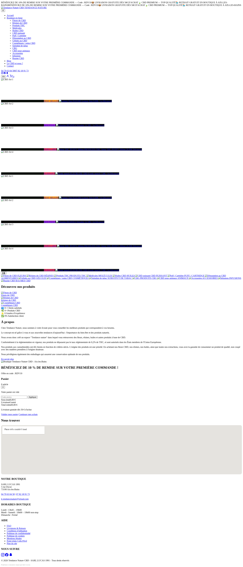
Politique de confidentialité (18, 533)
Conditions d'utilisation (17, 531)
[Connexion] (8, 76)
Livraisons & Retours (16, 528)
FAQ (9, 526)
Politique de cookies (16, 536)
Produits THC (18, 25)
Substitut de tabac (20, 46)
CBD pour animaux (21, 51)
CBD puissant (18, 33)
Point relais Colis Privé (17, 541)
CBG (14, 48)
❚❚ (3, 273)
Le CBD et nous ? (15, 63)
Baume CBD (18, 58)
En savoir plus (7, 359)
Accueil (10, 15)
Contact (10, 66)
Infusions (16, 56)
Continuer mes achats (28, 414)
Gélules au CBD (19, 40)
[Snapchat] (7, 73)
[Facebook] (5, 73)
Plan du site (12, 543)
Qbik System (26, 565)
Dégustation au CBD (21, 38)
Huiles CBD (17, 30)
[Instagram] (2, 73)
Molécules (17, 28)
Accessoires (17, 53)
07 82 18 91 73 (22, 71)
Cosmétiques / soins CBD (23, 43)
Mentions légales (14, 538)
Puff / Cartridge (19, 35)
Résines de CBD (19, 23)
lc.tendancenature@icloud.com (15, 499)
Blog (9, 61)
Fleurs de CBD (19, 20)
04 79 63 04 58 (8, 71)
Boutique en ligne (14, 18)
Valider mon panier (9, 414)
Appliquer (32, 397)
